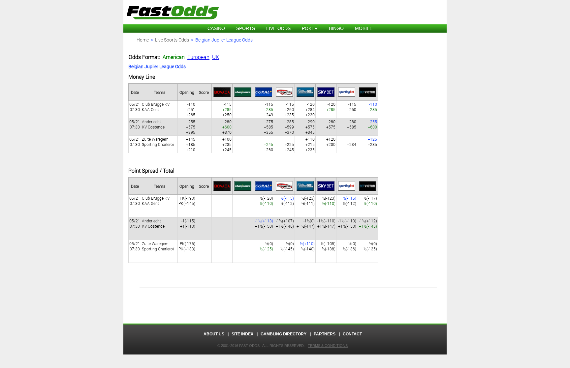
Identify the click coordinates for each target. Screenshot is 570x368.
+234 (351, 144)
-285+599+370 (289, 127)
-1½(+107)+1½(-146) (285, 223)
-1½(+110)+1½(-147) (326, 223)
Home (143, 40)
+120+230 (330, 141)
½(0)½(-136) (349, 246)
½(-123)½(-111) (308, 200)
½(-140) (307, 246)
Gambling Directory (283, 334)
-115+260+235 (289, 109)
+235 (372, 141)
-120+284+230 (310, 109)
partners (324, 334)
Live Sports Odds (172, 40)
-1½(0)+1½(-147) (306, 223)
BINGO (336, 28)
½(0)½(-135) (370, 246)
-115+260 (351, 106)
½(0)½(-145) (287, 246)
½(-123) (328, 200)
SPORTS (245, 28)
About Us (214, 334)
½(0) (266, 246)
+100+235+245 (227, 144)
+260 (268, 147)
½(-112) (287, 200)
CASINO (216, 28)
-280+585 (351, 124)
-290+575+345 (310, 127)
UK (215, 56)
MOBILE (363, 28)
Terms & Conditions (328, 346)
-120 (330, 106)
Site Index (242, 334)
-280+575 (330, 124)
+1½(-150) (264, 223)
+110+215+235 (310, 144)
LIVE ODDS (278, 28)
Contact (352, 334)
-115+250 (227, 109)
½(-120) (266, 200)
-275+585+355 (268, 127)
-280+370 (227, 127)
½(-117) (370, 200)
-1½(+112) (368, 223)
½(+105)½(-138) (328, 246)
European (198, 56)
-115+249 (268, 109)
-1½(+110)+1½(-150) (347, 223)
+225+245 (289, 147)
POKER (310, 28)
